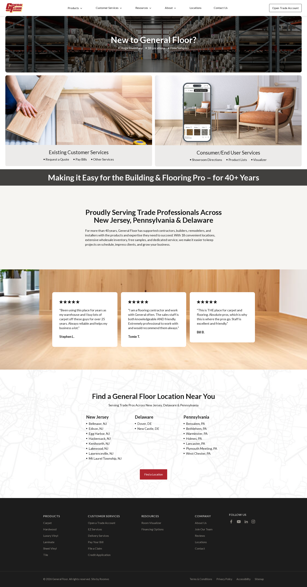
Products (73, 8)
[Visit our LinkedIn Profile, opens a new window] (246, 521)
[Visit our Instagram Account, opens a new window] (253, 522)
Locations (195, 7)
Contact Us (221, 7)
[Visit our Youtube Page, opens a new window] (238, 521)
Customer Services (107, 7)
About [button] (169, 7)
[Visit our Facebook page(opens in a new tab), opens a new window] (231, 521)
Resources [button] (141, 7)
